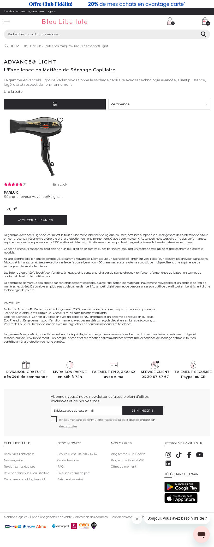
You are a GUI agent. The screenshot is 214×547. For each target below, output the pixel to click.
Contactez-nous (68, 460)
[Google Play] (182, 491)
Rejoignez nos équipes (19, 466)
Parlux (78, 46)
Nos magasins (13, 460)
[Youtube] (200, 457)
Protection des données (91, 517)
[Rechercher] (203, 34)
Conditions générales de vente (51, 517)
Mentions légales (15, 517)
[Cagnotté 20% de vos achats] (107, 4)
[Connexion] (171, 21)
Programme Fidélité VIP (127, 460)
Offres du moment (123, 466)
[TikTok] (179, 457)
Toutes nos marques (58, 46)
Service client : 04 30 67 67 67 (77, 454)
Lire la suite (13, 91)
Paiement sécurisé (70, 479)
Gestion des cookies (124, 517)
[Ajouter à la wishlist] (61, 121)
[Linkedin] (168, 466)
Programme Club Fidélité (128, 454)
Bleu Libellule (32, 46)
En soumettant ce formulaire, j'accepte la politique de (107, 423)
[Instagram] (168, 457)
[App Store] (181, 502)
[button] (137, 22)
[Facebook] (189, 457)
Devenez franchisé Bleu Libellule (26, 473)
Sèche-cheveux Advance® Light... (32, 196)
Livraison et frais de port (73, 473)
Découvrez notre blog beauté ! (24, 479)
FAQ (60, 466)
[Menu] (7, 21)
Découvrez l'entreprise (19, 454)
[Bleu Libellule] (72, 22)
